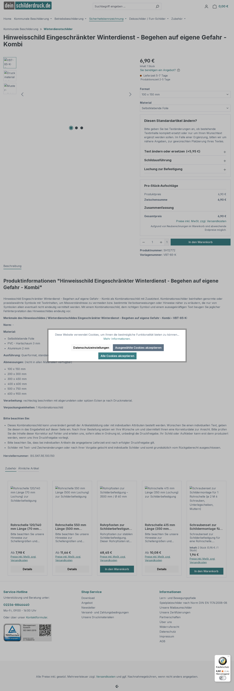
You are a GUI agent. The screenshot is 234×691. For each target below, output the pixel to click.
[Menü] (228, 657)
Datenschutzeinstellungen (91, 347)
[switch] (222, 678)
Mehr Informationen (116, 338)
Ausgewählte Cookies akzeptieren (138, 347)
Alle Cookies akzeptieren (117, 356)
